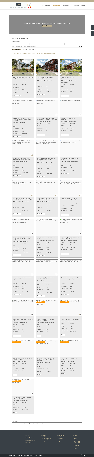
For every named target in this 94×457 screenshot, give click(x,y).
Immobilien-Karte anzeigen (47, 25)
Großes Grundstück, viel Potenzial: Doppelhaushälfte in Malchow (45, 78)
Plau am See (76, 447)
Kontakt (83, 5)
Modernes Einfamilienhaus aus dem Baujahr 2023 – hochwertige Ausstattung (70, 318)
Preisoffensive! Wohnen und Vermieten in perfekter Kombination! (22, 398)
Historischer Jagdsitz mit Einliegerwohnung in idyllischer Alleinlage (23, 278)
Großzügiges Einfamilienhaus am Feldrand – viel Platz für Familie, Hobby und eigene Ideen (23, 79)
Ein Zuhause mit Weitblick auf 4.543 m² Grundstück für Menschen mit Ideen (22, 159)
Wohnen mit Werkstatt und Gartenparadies (67, 78)
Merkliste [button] (25, 49)
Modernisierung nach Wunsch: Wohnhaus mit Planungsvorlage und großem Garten (71, 278)
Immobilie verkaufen (46, 5)
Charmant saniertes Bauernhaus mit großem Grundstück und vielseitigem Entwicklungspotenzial (45, 319)
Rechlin (75, 448)
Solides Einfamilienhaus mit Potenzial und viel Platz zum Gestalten (23, 359)
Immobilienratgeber (67, 5)
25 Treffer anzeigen (16, 49)
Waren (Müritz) (77, 442)
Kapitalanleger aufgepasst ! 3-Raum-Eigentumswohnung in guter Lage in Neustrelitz (45, 359)
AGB (59, 441)
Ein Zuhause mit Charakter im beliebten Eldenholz (46, 238)
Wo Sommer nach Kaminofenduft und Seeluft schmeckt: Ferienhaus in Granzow (47, 119)
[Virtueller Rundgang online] (32, 75)
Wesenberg (76, 445)
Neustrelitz (76, 436)
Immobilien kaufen (46, 436)
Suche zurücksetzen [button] (32, 49)
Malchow (75, 438)
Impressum (60, 439)
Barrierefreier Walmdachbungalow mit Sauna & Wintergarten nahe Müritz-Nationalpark (46, 159)
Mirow (75, 444)
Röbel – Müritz (77, 441)
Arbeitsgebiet (45, 439)
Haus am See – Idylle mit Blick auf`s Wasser (69, 359)
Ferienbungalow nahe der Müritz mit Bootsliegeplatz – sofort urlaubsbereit (46, 199)
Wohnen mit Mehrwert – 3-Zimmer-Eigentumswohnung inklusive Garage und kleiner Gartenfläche (71, 200)
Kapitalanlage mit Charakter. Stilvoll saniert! (69, 159)
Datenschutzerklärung (64, 23)
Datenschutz (60, 438)
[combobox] (20, 44)
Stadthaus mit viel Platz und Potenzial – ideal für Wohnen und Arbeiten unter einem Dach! (23, 319)
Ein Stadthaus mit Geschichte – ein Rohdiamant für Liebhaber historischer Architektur (22, 119)
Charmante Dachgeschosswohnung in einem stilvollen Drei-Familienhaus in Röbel (23, 199)
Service (43, 441)
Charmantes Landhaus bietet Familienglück (68, 119)
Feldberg (75, 439)
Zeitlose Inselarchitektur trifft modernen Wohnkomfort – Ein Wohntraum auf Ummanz (22, 238)
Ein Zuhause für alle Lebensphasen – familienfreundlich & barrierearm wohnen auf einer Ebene (46, 279)
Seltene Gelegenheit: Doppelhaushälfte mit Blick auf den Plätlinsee (71, 238)
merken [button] (19, 95)
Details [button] (15, 95)
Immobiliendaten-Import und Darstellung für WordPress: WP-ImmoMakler (27, 423)
